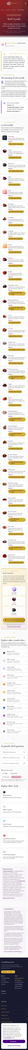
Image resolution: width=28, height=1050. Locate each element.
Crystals (8, 9)
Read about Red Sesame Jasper (17, 377)
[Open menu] (25, 3)
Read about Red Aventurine (15, 519)
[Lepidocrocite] (4, 343)
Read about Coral (15, 322)
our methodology (20, 881)
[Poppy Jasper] (4, 470)
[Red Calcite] (4, 527)
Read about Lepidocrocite (17, 349)
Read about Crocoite (16, 336)
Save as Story (17, 777)
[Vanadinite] (4, 219)
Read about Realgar (16, 279)
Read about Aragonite (16, 238)
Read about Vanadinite (17, 225)
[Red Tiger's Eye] (4, 541)
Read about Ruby (15, 184)
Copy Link (6, 777)
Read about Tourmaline (17, 144)
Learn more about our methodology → (13, 951)
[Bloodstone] (4, 164)
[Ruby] (4, 178)
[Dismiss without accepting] (24, 1026)
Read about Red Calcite (17, 534)
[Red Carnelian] (4, 499)
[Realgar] (4, 273)
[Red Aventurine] (4, 512)
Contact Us (3, 993)
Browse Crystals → (19, 978)
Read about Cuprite (16, 391)
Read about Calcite (16, 252)
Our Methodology (5, 978)
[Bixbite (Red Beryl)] (4, 301)
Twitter (5, 773)
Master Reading (18, 986)
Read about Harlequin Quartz (16, 419)
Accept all (13, 1041)
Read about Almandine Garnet (16, 293)
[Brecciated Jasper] (4, 456)
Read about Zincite (16, 405)
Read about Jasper (16, 198)
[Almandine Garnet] (4, 286)
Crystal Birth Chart (19, 982)
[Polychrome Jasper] (4, 484)
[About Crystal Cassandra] (2, 44)
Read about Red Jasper (17, 211)
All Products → (18, 980)
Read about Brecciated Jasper (17, 463)
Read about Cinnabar (16, 265)
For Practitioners (5, 982)
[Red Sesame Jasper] (4, 370)
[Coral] (4, 316)
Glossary (3, 984)
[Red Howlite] (4, 556)
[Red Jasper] (4, 205)
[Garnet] (4, 151)
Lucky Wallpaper (19, 984)
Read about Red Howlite (17, 562)
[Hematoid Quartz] (4, 427)
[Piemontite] (4, 357)
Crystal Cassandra (11, 43)
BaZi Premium (18, 988)
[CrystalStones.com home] (14, 3)
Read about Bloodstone (17, 171)
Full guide (10, 141)
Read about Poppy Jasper (17, 477)
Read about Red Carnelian (17, 505)
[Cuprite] (4, 385)
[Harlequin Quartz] (4, 412)
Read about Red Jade (16, 448)
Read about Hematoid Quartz (16, 434)
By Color (14, 9)
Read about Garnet (16, 157)
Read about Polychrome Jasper (17, 491)
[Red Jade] (4, 442)
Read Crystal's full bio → (9, 898)
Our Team (3, 980)
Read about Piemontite (16, 363)
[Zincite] (4, 399)
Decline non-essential (14, 1045)
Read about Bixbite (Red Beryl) (17, 308)
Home (2, 9)
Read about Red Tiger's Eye (17, 548)
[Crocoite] (4, 330)
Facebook (14, 773)
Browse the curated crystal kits (14, 626)
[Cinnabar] (4, 259)
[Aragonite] (4, 232)
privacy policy (8, 1037)
